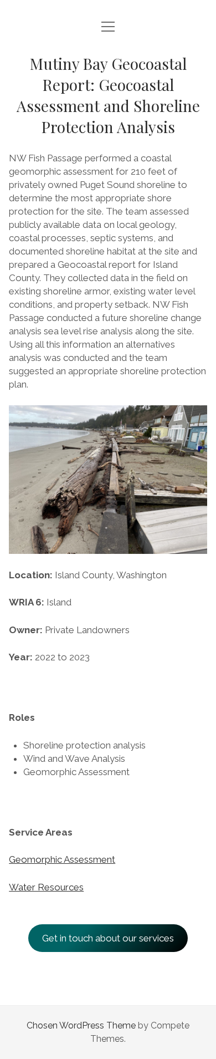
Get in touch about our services (108, 938)
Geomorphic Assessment (62, 859)
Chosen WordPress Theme (81, 1025)
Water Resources (46, 887)
